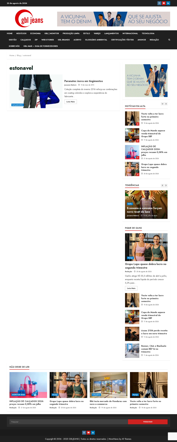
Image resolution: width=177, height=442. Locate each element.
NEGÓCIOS (21, 33)
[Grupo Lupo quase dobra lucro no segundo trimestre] (146, 247)
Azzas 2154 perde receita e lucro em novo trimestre (132, 334)
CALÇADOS (25, 39)
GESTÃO (13, 39)
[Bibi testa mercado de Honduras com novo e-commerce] (108, 385)
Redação (128, 271)
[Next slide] (166, 103)
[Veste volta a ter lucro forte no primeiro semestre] (149, 385)
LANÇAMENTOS (111, 33)
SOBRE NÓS (14, 46)
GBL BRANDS (64, 39)
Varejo (130, 258)
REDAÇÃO (154, 39)
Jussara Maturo (70, 85)
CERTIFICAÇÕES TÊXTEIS (122, 39)
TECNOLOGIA (148, 33)
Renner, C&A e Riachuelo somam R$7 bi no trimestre (132, 351)
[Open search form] (169, 39)
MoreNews (114, 438)
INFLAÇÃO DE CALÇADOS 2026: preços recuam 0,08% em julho (132, 152)
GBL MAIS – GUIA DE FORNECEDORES (40, 46)
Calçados (96, 395)
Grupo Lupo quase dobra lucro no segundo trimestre (132, 169)
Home (9, 33)
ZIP (36, 39)
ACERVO (77, 39)
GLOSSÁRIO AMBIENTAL (96, 39)
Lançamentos (17, 105)
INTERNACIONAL (130, 33)
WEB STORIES (47, 39)
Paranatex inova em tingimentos (35, 91)
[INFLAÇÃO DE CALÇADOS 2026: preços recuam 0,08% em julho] (28, 385)
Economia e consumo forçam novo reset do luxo (144, 210)
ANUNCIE (142, 39)
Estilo (130, 204)
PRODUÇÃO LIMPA (71, 33)
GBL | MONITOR (51, 33)
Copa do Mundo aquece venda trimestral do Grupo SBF (132, 135)
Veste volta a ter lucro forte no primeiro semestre (132, 118)
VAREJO (97, 33)
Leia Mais (71, 102)
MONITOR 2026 (18, 395)
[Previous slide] (162, 103)
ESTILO (86, 33)
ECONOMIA (35, 33)
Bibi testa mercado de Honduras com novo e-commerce (108, 403)
